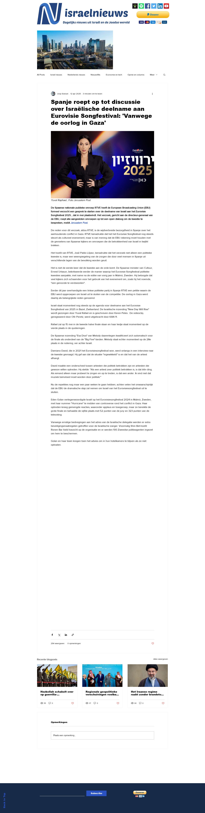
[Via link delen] (72, 634)
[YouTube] (166, 6)
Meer (152, 74)
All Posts (41, 74)
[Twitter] (153, 6)
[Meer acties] (152, 93)
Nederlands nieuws (76, 74)
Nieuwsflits (95, 74)
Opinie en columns (136, 74)
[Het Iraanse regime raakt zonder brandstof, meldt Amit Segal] (148, 675)
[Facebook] (147, 6)
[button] (164, 74)
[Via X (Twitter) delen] (59, 634)
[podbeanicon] (135, 6)
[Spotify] (141, 6)
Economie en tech (114, 74)
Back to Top (4, 800)
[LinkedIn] (160, 6)
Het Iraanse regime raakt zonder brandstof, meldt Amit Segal (147, 693)
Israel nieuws (56, 74)
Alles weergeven (160, 659)
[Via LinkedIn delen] (66, 634)
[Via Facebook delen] (52, 634)
